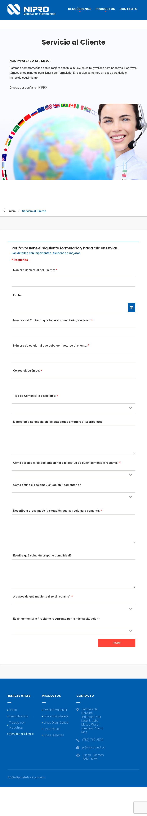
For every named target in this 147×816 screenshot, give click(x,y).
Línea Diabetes (54, 735)
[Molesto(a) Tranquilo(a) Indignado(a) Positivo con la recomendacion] (73, 474)
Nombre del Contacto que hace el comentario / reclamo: (52, 320)
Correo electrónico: (27, 370)
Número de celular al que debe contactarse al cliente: (51, 345)
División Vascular (55, 710)
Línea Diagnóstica (56, 722)
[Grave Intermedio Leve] (73, 496)
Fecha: (17, 295)
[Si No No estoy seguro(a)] (73, 630)
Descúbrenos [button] (79, 9)
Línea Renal (52, 729)
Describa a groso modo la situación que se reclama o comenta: (57, 510)
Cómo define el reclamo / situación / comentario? (47, 485)
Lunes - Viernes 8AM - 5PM (93, 757)
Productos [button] (105, 9)
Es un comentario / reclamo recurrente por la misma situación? (56, 618)
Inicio (12, 211)
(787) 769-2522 (92, 740)
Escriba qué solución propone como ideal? (42, 555)
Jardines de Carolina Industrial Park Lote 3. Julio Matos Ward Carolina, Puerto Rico (92, 720)
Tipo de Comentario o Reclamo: (35, 396)
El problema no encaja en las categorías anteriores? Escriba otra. (58, 421)
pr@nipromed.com (95, 747)
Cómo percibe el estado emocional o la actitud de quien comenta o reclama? (67, 462)
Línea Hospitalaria (56, 716)
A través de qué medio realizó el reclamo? (43, 596)
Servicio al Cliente (21, 734)
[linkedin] (136, 777)
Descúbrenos (18, 716)
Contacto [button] (128, 9)
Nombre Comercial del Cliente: (35, 270)
